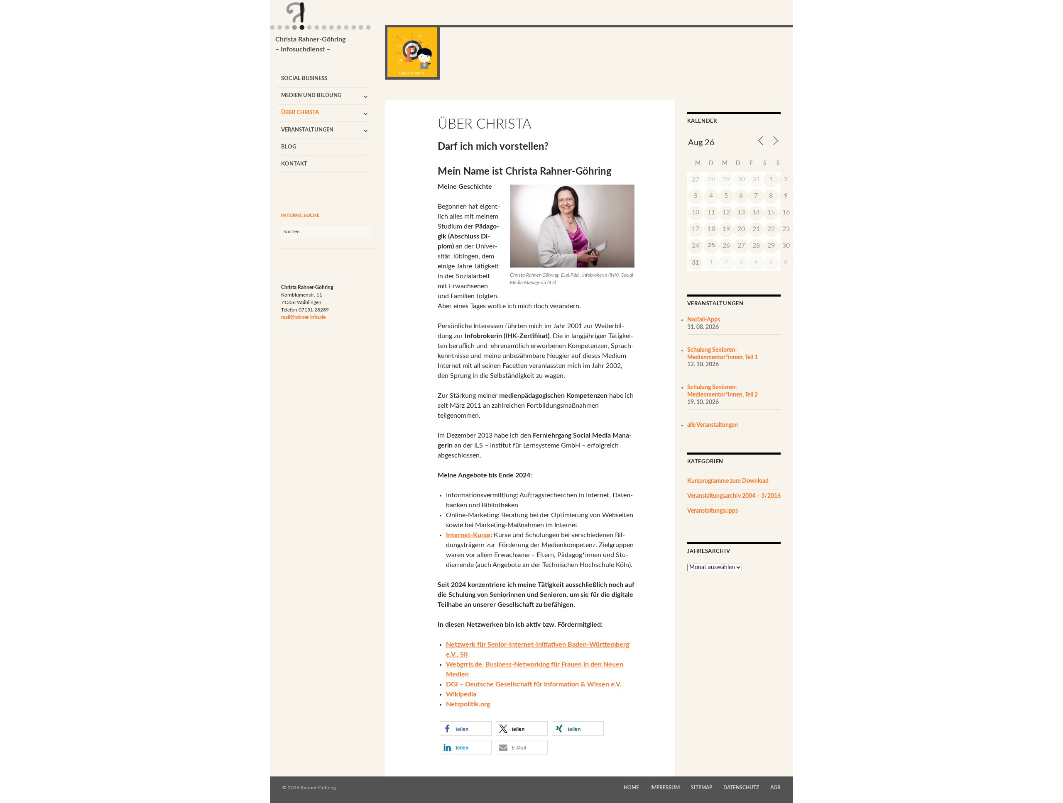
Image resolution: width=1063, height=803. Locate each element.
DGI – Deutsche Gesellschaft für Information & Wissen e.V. (534, 684)
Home (631, 787)
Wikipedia (461, 694)
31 (695, 262)
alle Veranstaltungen (712, 425)
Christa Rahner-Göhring (310, 44)
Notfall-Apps (703, 320)
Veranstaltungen (307, 130)
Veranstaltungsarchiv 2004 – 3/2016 (734, 496)
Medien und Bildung (311, 95)
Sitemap (701, 787)
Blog (288, 147)
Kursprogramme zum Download (728, 481)
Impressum (665, 787)
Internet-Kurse (468, 535)
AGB (775, 787)
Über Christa (300, 112)
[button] (466, 728)
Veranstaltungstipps (712, 511)
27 (695, 179)
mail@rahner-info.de (303, 317)
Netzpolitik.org (468, 704)
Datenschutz (741, 787)
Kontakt (294, 164)
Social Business (304, 78)
